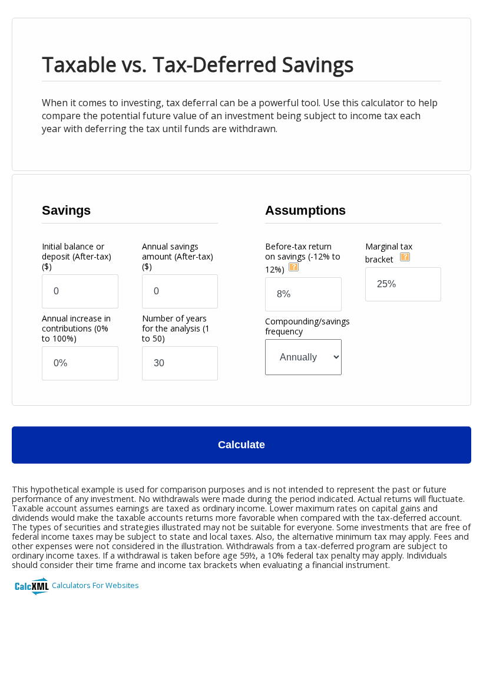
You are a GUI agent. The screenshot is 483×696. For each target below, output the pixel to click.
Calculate (241, 445)
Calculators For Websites (95, 585)
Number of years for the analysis (176, 328)
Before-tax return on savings (302, 258)
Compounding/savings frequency (307, 326)
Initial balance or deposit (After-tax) (76, 256)
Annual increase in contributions (76, 328)
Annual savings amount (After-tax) (177, 256)
